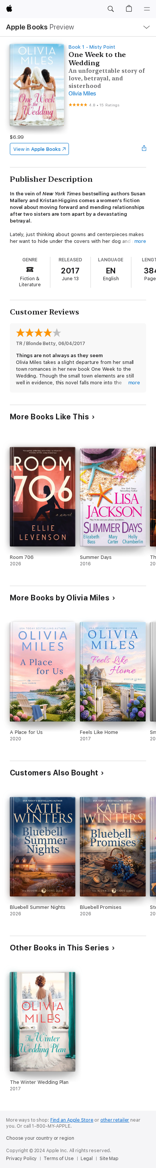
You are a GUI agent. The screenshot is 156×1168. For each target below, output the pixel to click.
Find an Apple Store (72, 1120)
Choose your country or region (40, 1138)
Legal (87, 1158)
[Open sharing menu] (143, 149)
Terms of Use (59, 1158)
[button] (110, 9)
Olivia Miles (82, 93)
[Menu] (147, 9)
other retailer (114, 1120)
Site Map (109, 1158)
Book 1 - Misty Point (92, 47)
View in (37, 149)
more (140, 241)
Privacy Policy (21, 1158)
